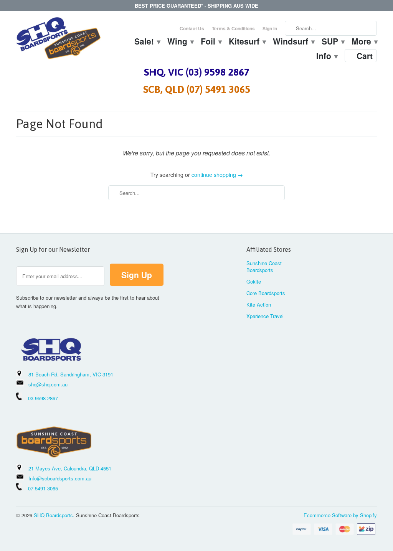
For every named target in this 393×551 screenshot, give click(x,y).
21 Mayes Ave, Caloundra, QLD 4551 (69, 468)
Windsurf (293, 42)
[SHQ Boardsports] (58, 40)
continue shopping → (217, 174)
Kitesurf (247, 42)
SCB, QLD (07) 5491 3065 (196, 89)
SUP (333, 42)
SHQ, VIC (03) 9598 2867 (196, 72)
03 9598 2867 (43, 398)
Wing (180, 42)
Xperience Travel (265, 316)
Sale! (147, 42)
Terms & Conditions (233, 28)
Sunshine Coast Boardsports (264, 266)
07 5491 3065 (40, 488)
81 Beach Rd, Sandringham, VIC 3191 (70, 374)
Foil (211, 42)
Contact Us (192, 28)
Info (326, 56)
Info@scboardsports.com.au (59, 478)
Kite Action (258, 304)
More (364, 42)
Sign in (270, 28)
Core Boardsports (265, 293)
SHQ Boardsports (53, 515)
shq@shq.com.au (48, 384)
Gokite (253, 281)
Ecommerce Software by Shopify (340, 515)
